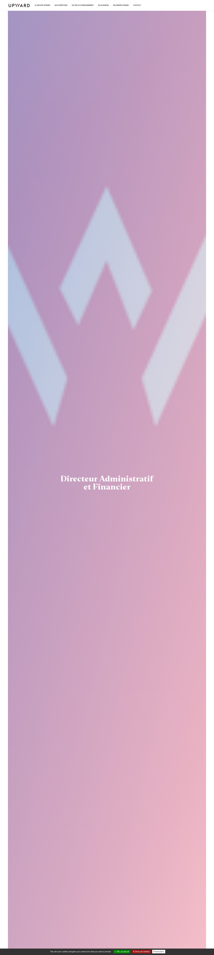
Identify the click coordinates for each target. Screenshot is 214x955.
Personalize (158, 952)
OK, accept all (122, 952)
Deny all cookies (142, 952)
